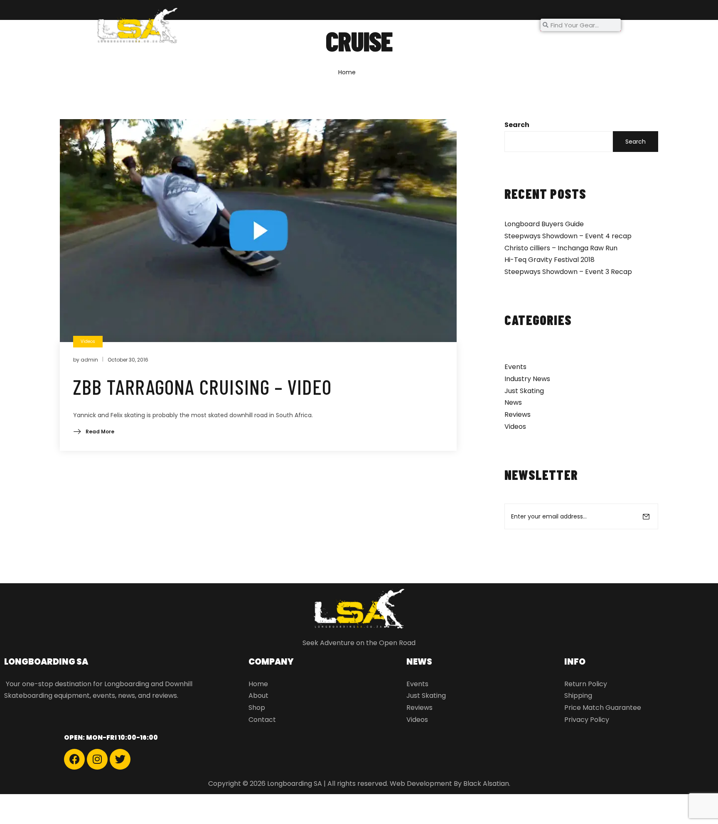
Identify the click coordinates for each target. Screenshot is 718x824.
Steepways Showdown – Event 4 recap (568, 236)
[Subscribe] (646, 516)
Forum (359, 24)
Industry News (527, 379)
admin (89, 359)
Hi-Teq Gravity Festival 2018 (549, 259)
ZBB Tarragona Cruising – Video (202, 386)
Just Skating (524, 391)
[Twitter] (120, 759)
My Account (494, 24)
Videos (515, 426)
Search (516, 125)
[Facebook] (74, 759)
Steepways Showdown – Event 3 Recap (568, 271)
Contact (444, 24)
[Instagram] (97, 759)
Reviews (517, 414)
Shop (314, 24)
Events (515, 367)
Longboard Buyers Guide (544, 224)
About (279, 24)
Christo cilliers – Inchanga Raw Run (560, 248)
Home (243, 24)
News (395, 24)
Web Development (421, 783)
